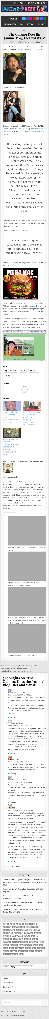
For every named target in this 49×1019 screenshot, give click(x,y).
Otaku (28, 948)
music (5, 948)
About (22, 3)
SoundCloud (37, 505)
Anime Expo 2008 (31, 927)
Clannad (37, 933)
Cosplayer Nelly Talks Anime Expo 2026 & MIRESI (23, 889)
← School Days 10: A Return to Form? (16, 671)
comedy (27, 936)
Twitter (13, 461)
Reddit (27, 461)
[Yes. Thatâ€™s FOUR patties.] (20, 299)
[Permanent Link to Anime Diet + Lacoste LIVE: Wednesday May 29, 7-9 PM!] (27, 545)
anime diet (19, 924)
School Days (22, 951)
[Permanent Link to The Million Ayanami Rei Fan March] (27, 653)
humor (5, 945)
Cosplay (28, 939)
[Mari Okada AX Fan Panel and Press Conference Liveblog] (32, 406)
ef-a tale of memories (20, 942)
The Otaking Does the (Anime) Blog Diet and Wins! (24, 36)
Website (6, 505)
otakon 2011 (20, 948)
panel (34, 948)
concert (35, 936)
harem (41, 942)
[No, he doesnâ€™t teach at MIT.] (24, 361)
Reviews (30, 24)
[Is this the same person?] (14, 122)
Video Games (41, 24)
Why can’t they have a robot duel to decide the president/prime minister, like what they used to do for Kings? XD (26, 620)
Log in (5, 979)
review (5, 951)
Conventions (13, 18)
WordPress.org (9, 991)
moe (41, 945)
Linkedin (39, 461)
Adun (14, 759)
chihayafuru (18, 933)
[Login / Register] (44, 18)
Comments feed (9, 987)
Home (14, 3)
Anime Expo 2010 (8, 930)
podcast (41, 948)
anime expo (7, 927)
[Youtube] (34, 18)
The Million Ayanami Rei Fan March (22, 655)
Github (29, 505)
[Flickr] (30, 18)
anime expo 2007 (18, 927)
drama (35, 939)
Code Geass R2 (17, 936)
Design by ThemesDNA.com (12, 1015)
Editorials (7, 942)
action (5, 924)
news (11, 948)
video (21, 954)
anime (12, 924)
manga (35, 945)
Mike (14, 808)
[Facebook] (27, 18)
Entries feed (8, 983)
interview (13, 945)
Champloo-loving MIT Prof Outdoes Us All (10, 414)
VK (31, 461)
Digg (34, 461)
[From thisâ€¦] (14, 83)
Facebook (21, 461)
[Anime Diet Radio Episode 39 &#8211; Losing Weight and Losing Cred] (12, 433)
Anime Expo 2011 (21, 930)
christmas (29, 933)
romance (13, 951)
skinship (38, 951)
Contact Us (32, 3)
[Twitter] (23, 18)
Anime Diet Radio (31, 924)
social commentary (10, 954)
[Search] (37, 18)
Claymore (6, 936)
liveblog (28, 945)
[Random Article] (41, 18)
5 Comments (37, 42)
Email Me (6, 508)
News (21, 24)
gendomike (11, 42)
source (32, 306)
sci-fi (31, 951)
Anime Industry (34, 930)
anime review (7, 933)
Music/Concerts (10, 24)
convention (7, 939)
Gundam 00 (33, 942)
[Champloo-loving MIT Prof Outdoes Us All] (12, 406)
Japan (21, 945)
